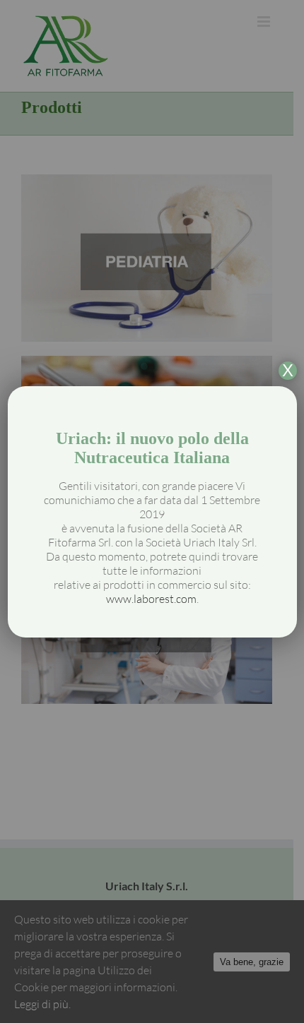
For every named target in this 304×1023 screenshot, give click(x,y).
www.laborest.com (151, 599)
